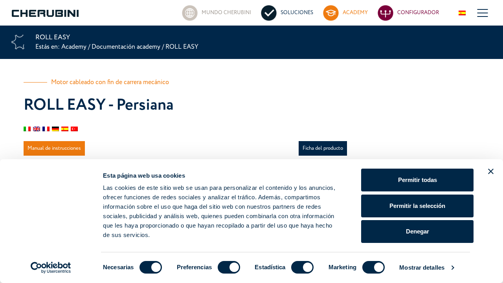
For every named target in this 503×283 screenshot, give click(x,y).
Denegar (417, 231)
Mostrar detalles (421, 267)
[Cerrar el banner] (491, 171)
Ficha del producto (323, 148)
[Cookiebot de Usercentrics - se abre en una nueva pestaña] (51, 268)
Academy (74, 46)
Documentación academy (126, 46)
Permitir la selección (417, 205)
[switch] (229, 267)
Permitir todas (417, 179)
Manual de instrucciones (54, 148)
